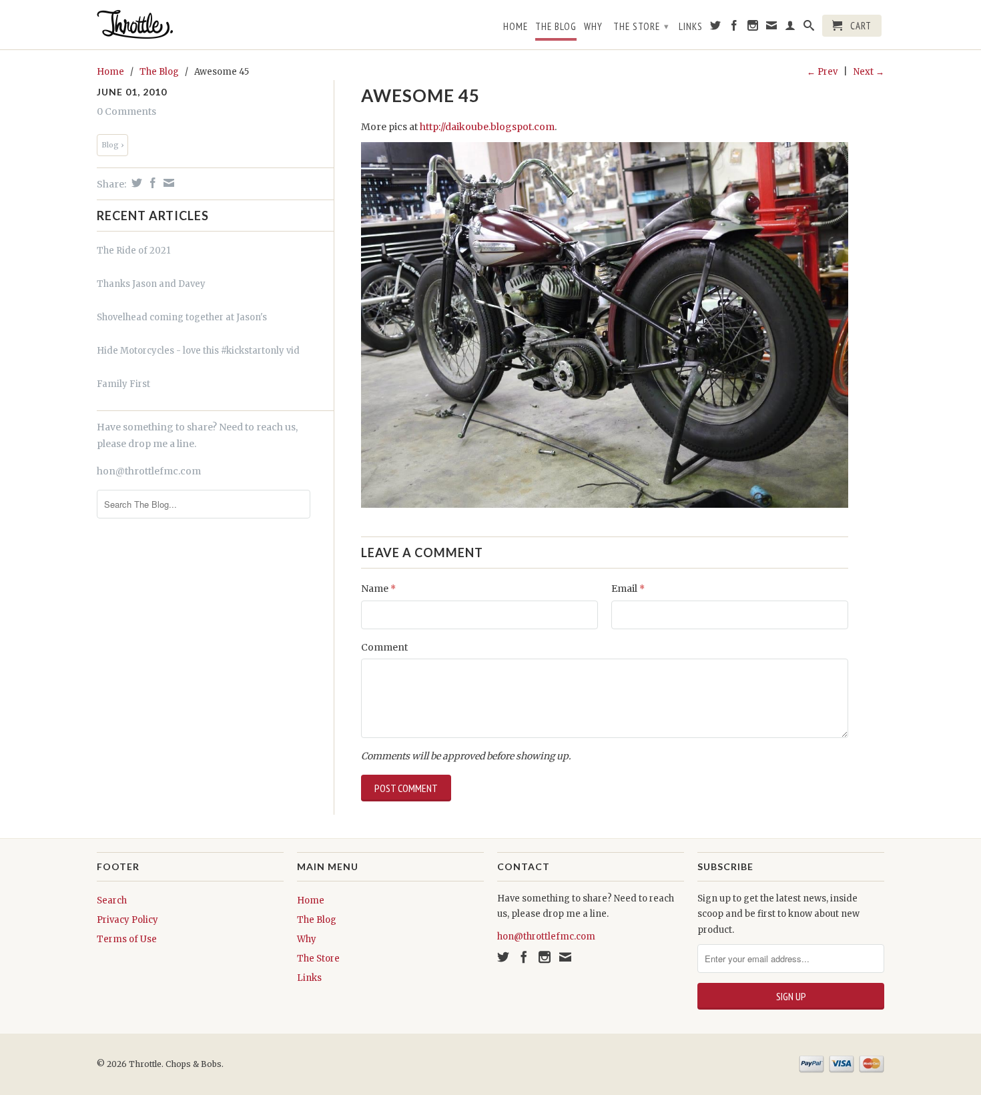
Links (691, 27)
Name (378, 589)
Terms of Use (127, 939)
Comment (384, 647)
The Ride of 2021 (133, 250)
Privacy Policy (127, 920)
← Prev (822, 71)
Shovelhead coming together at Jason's (182, 317)
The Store (641, 26)
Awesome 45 (420, 95)
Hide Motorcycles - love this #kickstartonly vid (198, 350)
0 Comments (126, 111)
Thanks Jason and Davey (151, 284)
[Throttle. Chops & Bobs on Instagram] (753, 28)
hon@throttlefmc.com (149, 471)
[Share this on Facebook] (151, 182)
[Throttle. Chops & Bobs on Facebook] (734, 28)
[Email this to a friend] (167, 182)
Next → (869, 71)
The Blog (556, 27)
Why (593, 27)
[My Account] (790, 28)
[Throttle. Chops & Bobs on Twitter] (715, 28)
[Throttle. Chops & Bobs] (190, 24)
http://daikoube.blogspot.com (487, 127)
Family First (123, 384)
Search (112, 900)
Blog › (112, 144)
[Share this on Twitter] (135, 182)
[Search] (809, 28)
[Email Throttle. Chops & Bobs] (771, 28)
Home (515, 27)
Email (628, 589)
